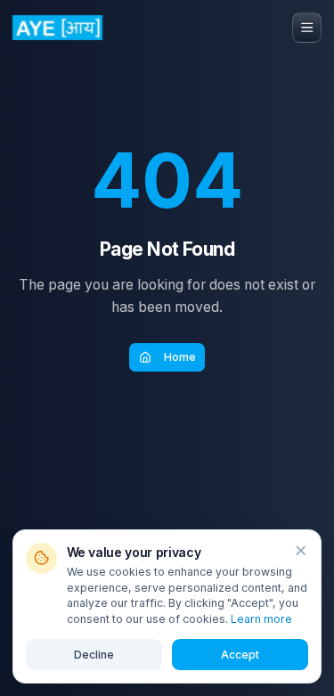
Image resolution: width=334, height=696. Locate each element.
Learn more (261, 619)
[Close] (300, 550)
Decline (94, 654)
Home (180, 357)
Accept (240, 654)
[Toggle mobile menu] (307, 27)
